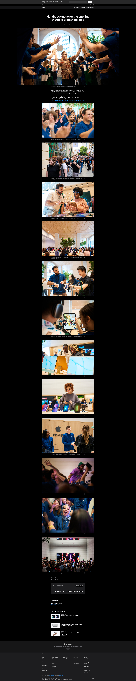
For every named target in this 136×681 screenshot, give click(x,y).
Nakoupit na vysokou (76, 663)
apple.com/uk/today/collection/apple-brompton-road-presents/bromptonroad (67, 100)
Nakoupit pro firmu (76, 658)
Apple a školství (75, 662)
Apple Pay (43, 671)
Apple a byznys (75, 657)
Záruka (85, 667)
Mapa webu (71, 679)
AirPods (43, 664)
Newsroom (44, 7)
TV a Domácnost (44, 665)
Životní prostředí (86, 658)
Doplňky (43, 668)
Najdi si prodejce (51, 675)
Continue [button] (90, 1)
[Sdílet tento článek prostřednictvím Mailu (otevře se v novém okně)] (69, 24)
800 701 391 (61, 675)
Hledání (90, 7)
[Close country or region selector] (93, 1)
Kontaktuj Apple (86, 672)
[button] (78, 2)
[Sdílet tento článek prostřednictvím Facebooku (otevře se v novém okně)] (65, 24)
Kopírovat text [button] (78, 585)
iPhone (43, 661)
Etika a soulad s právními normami (87, 671)
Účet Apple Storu (54, 658)
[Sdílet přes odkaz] (71, 24)
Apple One (53, 663)
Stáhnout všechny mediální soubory (74, 591)
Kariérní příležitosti (86, 666)
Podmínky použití (59, 679)
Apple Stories (83, 7)
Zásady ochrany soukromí (46, 679)
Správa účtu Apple (55, 657)
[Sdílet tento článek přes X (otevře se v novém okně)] (67, 24)
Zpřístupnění (85, 657)
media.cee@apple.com (55, 604)
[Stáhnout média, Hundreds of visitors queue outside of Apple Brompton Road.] (84, 178)
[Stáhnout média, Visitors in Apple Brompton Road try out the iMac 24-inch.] (84, 376)
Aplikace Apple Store (66, 657)
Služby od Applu (76, 7)
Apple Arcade (54, 667)
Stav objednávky (65, 658)
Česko (93, 678)
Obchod (43, 657)
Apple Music (54, 666)
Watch (43, 662)
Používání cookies (53, 679)
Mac (42, 658)
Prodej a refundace (65, 679)
